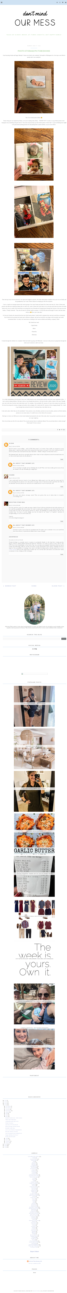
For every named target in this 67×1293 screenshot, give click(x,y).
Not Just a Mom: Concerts (11, 1131)
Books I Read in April (10, 1136)
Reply (62, 459)
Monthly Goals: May (10, 1128)
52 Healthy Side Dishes (33, 1156)
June (7, 1115)
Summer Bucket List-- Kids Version (13, 1118)
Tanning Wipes (33, 1236)
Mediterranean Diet (33, 1208)
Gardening (33, 1188)
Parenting (33, 1218)
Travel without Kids (33, 1242)
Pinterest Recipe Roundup (34, 831)
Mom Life (33, 1210)
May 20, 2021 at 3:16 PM (18, 465)
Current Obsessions (33, 1174)
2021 (5, 1104)
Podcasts (34, 1224)
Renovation (34, 1230)
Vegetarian (33, 1243)
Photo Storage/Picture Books (12, 1126)
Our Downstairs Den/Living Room (13, 1133)
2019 (5, 1145)
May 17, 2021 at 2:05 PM (14, 446)
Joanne (12, 475)
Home (34, 586)
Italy (34, 1201)
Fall (34, 1180)
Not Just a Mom (33, 1215)
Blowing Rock (34, 1166)
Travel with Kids (33, 1241)
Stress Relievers (34, 1235)
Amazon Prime (33, 1159)
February (8, 1141)
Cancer (33, 1169)
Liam (34, 1202)
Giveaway (34, 1189)
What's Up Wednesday (10, 1119)
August (7, 1112)
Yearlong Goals (33, 1247)
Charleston (33, 1171)
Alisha (11, 443)
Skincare (34, 1232)
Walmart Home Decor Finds (34, 746)
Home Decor (33, 1197)
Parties (33, 1219)
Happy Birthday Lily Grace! (11, 1135)
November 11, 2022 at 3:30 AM (16, 540)
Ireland (34, 1200)
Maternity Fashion (33, 1207)
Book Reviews (33, 1168)
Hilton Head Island (33, 1195)
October (8, 1109)
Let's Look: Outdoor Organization (13, 1129)
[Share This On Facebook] (57, 429)
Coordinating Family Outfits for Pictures (34, 916)
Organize (33, 1216)
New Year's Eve (34, 1214)
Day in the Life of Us (34, 1175)
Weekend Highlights (33, 1244)
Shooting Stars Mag (17, 502)
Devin (33, 1178)
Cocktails (34, 1172)
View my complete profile (35, 1263)
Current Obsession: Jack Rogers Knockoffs (34, 1027)
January (7, 1142)
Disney (33, 1179)
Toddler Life (34, 1238)
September (8, 1110)
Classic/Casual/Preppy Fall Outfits (34, 788)
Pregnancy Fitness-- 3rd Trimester (35, 703)
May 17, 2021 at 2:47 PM (14, 478)
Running (34, 1231)
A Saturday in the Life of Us (11, 1121)
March (7, 1139)
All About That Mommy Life (23, 463)
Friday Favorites (9, 1123)
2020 (5, 1144)
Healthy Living (33, 1194)
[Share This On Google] (64, 429)
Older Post (57, 586)
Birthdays (34, 1163)
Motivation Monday (34, 1213)
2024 (5, 1100)
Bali (34, 1161)
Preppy (33, 1227)
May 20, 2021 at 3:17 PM (18, 492)
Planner (34, 1221)
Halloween (33, 1191)
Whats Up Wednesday (33, 1245)
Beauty (33, 1162)
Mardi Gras (34, 1204)
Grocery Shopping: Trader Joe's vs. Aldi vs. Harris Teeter (34, 873)
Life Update (34, 1046)
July (7, 1113)
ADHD (33, 1157)
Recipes (33, 1229)
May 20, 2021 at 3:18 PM (18, 527)
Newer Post (10, 586)
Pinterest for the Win (34, 1220)
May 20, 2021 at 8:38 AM (14, 505)
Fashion (33, 1184)
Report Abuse (34, 1251)
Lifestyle (34, 1203)
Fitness (33, 1185)
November (8, 1107)
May (7, 1116)
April (7, 1138)
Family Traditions (33, 1183)
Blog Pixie (36, 1290)
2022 (5, 1103)
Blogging (34, 1165)
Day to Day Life (33, 1177)
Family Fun (33, 1181)
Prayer (34, 1225)
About (34, 1272)
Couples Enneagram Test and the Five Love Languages (34, 1001)
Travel (33, 1239)
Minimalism (34, 1209)
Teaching (34, 1237)
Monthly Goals (33, 1212)
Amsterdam (34, 1160)
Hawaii (34, 1192)
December (8, 1106)
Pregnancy (33, 1226)
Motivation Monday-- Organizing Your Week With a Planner (34, 958)
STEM (33, 1233)
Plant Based (34, 1222)
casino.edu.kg (12, 549)
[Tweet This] (60, 429)
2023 (5, 1102)
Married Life (34, 1206)
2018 (5, 1147)
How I (33, 1198)
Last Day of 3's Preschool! (11, 1124)
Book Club (33, 1167)
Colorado (34, 1173)
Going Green (34, 1190)
